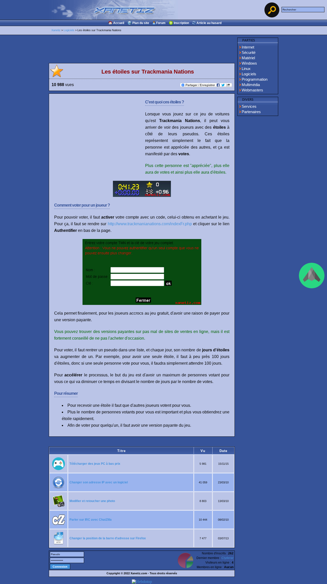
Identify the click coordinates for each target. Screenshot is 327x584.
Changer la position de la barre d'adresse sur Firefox (107, 538)
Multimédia (251, 84)
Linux (246, 68)
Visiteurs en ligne (217, 562)
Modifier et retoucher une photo (92, 501)
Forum (161, 23)
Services (249, 106)
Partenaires (251, 112)
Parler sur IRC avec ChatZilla (90, 519)
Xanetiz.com (139, 573)
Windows (249, 63)
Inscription (181, 23)
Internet (248, 47)
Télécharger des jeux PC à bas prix (94, 464)
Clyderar (227, 558)
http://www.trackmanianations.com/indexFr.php (150, 224)
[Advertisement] (257, 195)
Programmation (254, 79)
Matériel (248, 58)
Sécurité (248, 52)
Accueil (118, 23)
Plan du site (140, 23)
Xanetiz (56, 30)
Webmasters (252, 90)
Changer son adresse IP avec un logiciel (98, 482)
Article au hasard (208, 23)
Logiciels (69, 30)
